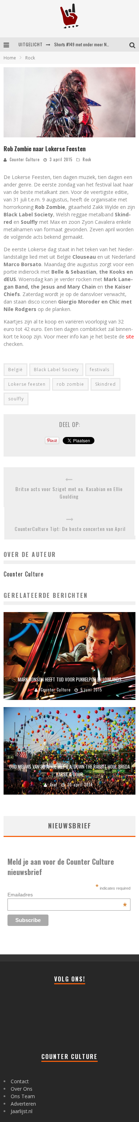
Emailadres (67, 894)
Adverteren (23, 1103)
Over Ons (21, 1088)
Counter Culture (25, 159)
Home (10, 58)
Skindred (105, 384)
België (15, 370)
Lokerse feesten (27, 384)
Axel (53, 784)
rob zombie (70, 384)
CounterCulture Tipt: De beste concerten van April (70, 528)
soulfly (16, 399)
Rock (87, 159)
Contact (20, 1081)
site (130, 336)
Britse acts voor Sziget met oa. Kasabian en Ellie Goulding (69, 492)
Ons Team (23, 1096)
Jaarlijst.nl (21, 1111)
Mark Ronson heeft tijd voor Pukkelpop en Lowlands (70, 679)
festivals (99, 370)
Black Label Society (56, 370)
